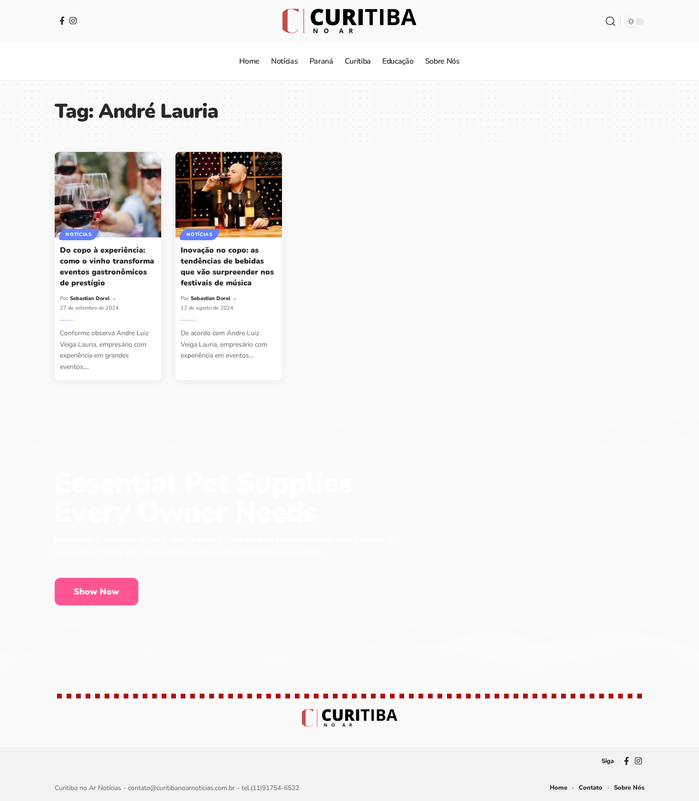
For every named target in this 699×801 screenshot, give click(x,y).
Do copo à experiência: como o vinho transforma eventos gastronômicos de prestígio (107, 267)
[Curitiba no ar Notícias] (349, 21)
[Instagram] (73, 21)
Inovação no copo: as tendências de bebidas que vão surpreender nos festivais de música (227, 267)
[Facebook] (62, 21)
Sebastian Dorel (90, 298)
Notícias (79, 234)
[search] (610, 21)
